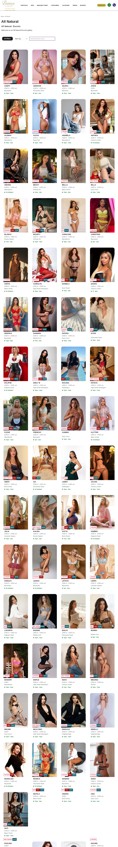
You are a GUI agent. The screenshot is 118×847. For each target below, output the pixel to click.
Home (2, 16)
